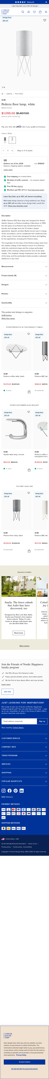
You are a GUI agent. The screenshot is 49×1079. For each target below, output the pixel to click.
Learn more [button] (8, 170)
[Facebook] (10, 791)
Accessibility (27, 847)
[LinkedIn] (22, 791)
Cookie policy (17, 847)
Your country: (7, 728)
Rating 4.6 (30, 2)
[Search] (22, 12)
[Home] (2, 94)
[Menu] (45, 12)
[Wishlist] (34, 12)
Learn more (6, 684)
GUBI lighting (7, 315)
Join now (7, 692)
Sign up (42, 721)
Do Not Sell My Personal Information (14, 844)
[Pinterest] (16, 791)
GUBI (4, 100)
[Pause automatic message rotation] (46, 2)
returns (20, 186)
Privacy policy (6, 847)
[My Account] (28, 12)
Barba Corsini (7, 108)
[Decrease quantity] (3, 151)
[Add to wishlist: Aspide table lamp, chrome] (28, 411)
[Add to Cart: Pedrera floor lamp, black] (29, 551)
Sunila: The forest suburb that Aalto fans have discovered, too (19, 605)
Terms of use (32, 844)
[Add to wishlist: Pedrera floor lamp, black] (28, 492)
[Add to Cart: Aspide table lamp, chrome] (29, 470)
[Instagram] (4, 791)
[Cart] (40, 12)
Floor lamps (19, 94)
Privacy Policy (21, 1055)
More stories (24, 646)
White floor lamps (8, 318)
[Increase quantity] (12, 151)
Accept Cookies (24, 1062)
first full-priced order (36, 190)
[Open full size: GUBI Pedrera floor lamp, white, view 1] (24, 53)
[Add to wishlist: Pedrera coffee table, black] (28, 333)
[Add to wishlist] (44, 20)
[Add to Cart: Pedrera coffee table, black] (29, 391)
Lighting (9, 94)
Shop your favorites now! (18, 206)
